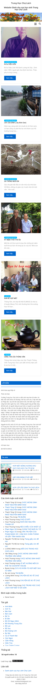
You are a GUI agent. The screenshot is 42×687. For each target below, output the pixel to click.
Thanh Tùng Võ (11, 507)
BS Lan (7, 626)
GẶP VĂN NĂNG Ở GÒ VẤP (23, 477)
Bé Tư (7, 616)
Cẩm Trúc (9, 643)
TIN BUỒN (22, 517)
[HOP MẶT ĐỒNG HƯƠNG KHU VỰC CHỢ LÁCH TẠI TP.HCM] (6, 469)
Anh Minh (8, 606)
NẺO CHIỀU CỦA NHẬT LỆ (30, 527)
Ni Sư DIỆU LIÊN (10, 64)
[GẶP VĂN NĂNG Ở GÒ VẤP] (6, 479)
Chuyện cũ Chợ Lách (10, 62)
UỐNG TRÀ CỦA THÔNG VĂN (14, 357)
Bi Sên (7, 619)
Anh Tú (7, 609)
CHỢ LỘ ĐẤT (25, 519)
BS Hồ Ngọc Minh (12, 621)
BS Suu (7, 628)
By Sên (7, 633)
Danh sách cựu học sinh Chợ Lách (18, 671)
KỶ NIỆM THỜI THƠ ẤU (12, 240)
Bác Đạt (8, 611)
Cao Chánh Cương (12, 645)
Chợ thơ (7, 296)
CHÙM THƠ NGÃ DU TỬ (31, 529)
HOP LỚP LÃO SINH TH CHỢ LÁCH (26, 487)
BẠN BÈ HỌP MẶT (10, 298)
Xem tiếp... (10, 78)
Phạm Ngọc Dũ (11, 529)
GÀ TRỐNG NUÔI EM (11, 181)
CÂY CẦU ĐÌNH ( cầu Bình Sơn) (15, 123)
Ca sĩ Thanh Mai (11, 636)
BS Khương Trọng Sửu (13, 623)
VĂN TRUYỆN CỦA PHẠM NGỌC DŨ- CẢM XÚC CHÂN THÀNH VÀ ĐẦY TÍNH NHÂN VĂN (22, 534)
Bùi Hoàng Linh (11, 631)
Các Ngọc (9, 638)
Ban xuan (8, 614)
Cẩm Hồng (9, 641)
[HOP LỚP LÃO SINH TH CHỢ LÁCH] (6, 489)
